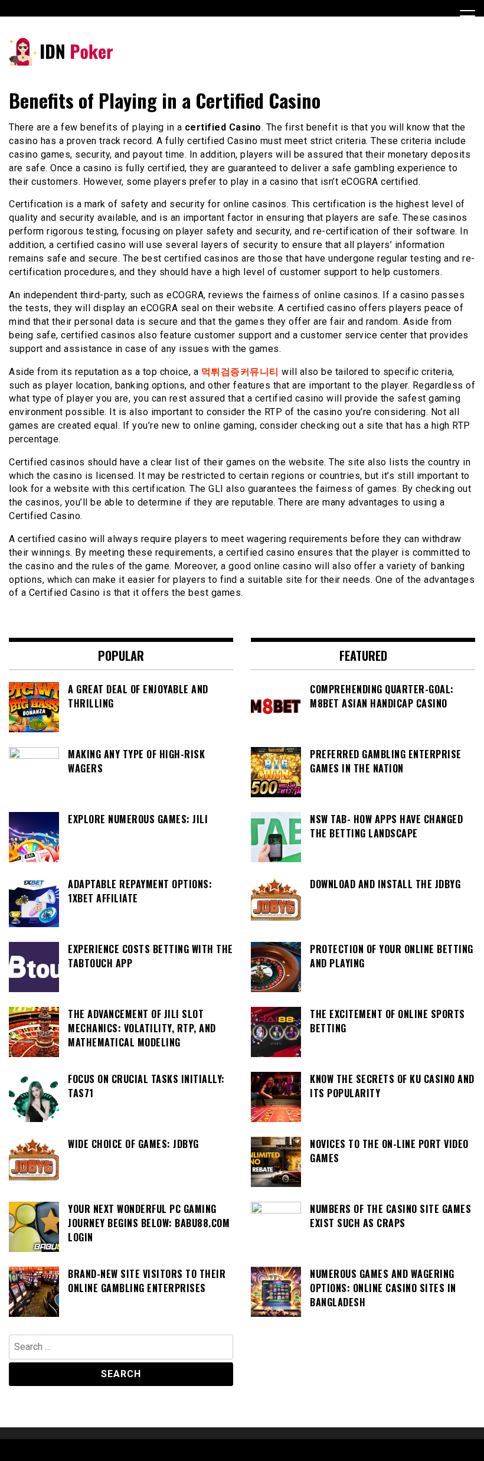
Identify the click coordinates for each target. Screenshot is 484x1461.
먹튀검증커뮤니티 (240, 371)
